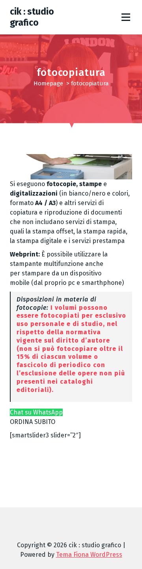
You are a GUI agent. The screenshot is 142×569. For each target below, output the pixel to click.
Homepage (48, 83)
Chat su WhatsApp (36, 412)
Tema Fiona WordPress (89, 554)
